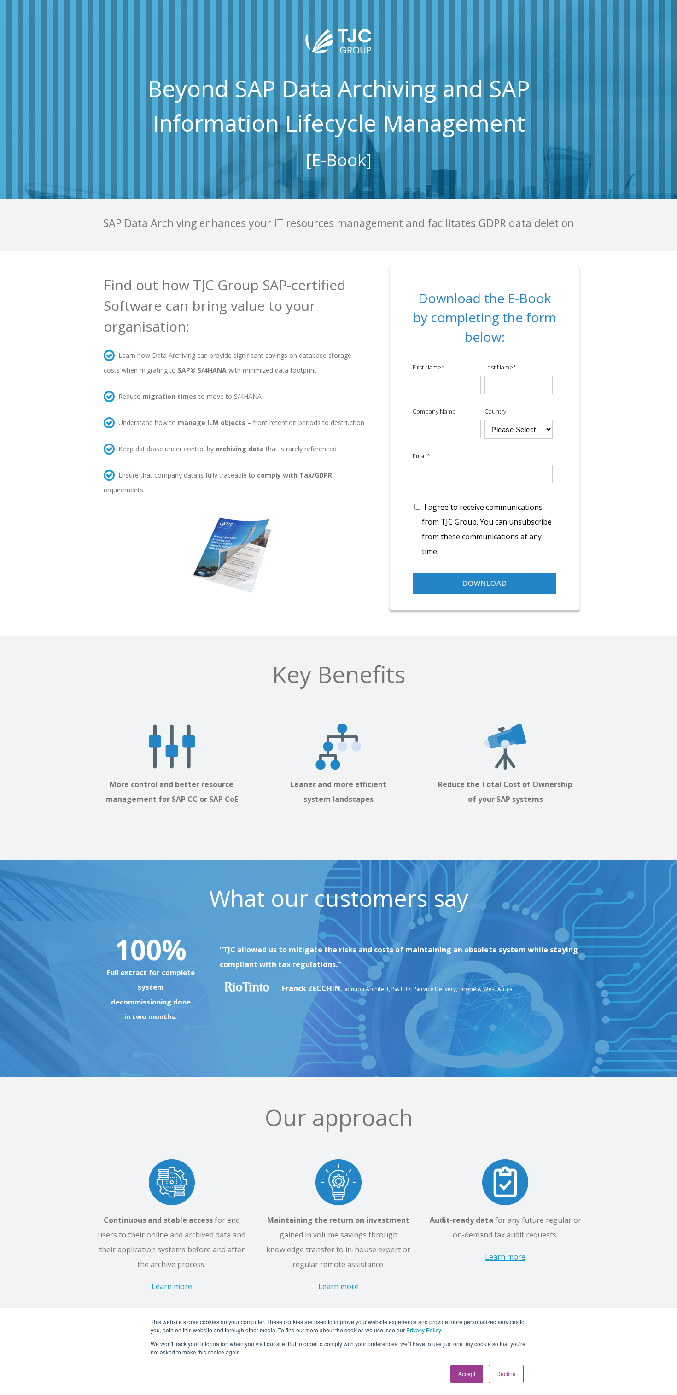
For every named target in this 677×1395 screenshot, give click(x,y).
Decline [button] (506, 1373)
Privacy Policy (423, 1330)
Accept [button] (466, 1373)
